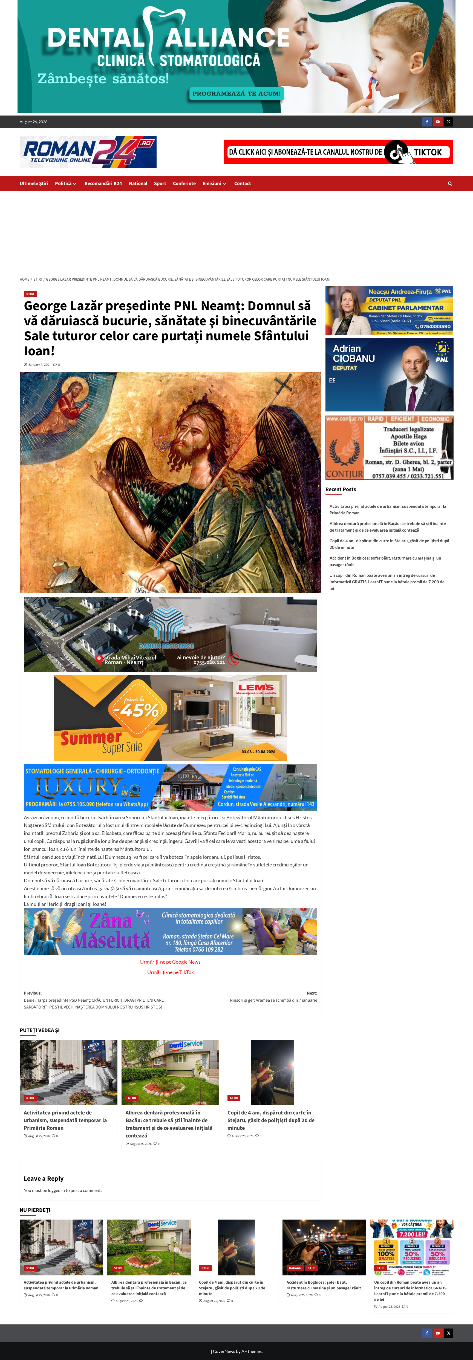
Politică (63, 183)
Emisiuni (212, 183)
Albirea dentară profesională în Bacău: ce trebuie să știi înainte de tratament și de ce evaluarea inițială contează (169, 1124)
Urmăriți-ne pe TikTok (170, 972)
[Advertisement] (236, 232)
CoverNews (224, 1351)
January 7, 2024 (39, 364)
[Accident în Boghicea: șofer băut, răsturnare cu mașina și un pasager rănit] (324, 1247)
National (138, 183)
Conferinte (184, 183)
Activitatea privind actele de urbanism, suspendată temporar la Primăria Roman (65, 1120)
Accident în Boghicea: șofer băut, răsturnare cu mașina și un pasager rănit (385, 561)
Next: (273, 996)
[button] (450, 183)
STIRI (30, 294)
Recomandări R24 (103, 183)
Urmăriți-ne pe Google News (170, 962)
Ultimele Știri (34, 183)
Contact (242, 183)
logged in (56, 1190)
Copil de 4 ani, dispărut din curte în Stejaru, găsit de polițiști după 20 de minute (271, 1120)
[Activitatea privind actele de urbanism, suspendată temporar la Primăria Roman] (68, 1072)
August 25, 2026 (39, 1136)
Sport (160, 183)
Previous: (94, 1000)
